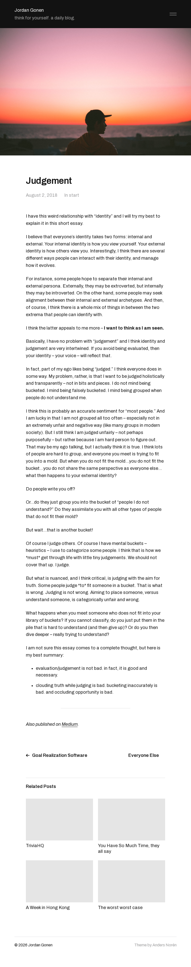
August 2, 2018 (41, 195)
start (74, 195)
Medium (70, 724)
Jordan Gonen (29, 10)
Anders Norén (164, 945)
